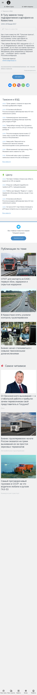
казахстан (9, 68)
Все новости (6, 161)
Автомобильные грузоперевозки (12, 451)
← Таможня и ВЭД (7, 11)
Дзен (3, 408)
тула (28, 66)
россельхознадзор (6, 66)
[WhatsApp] (23, 85)
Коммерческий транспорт (10, 493)
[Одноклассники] (14, 85)
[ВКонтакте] (10, 85)
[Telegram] (27, 85)
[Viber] (19, 85)
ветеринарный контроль (19, 66)
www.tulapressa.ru (9, 60)
